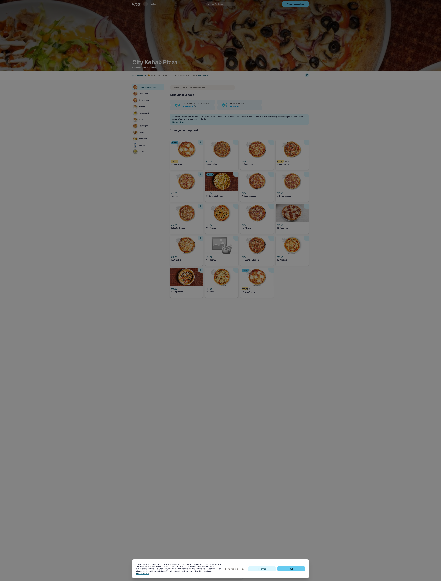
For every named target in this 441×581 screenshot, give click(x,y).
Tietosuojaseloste (142, 573)
